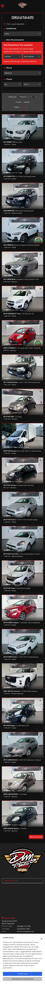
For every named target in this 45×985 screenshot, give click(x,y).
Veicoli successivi (36, 837)
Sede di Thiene (9, 918)
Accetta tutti (22, 974)
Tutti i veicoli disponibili (17, 24)
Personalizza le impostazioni (22, 979)
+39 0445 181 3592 (24, 926)
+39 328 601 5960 (23, 929)
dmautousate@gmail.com (25, 931)
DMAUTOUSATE (10, 881)
